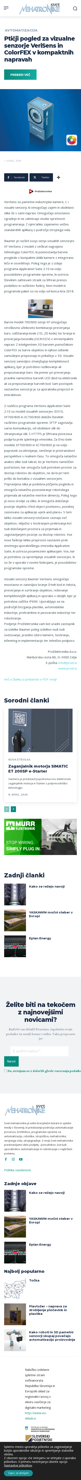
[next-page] (13, 809)
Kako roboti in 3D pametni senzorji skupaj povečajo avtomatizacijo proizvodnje (52, 1336)
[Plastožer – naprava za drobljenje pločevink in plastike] (15, 1314)
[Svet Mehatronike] (40, 8)
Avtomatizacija (21, 30)
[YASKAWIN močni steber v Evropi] (15, 920)
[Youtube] (20, 1159)
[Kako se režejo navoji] (15, 894)
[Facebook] (5, 1159)
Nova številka (19, 759)
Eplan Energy (40, 938)
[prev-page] (6, 809)
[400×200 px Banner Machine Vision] (40, 858)
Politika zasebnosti (17, 1170)
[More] (58, 177)
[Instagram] (13, 1159)
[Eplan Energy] (15, 946)
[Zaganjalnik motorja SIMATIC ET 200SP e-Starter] (40, 730)
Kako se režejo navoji (47, 886)
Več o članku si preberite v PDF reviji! (30, 679)
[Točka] (15, 1288)
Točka (34, 1280)
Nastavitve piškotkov (18, 1465)
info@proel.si (67, 663)
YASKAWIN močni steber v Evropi (51, 914)
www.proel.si (67, 668)
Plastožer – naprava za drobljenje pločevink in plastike (48, 1310)
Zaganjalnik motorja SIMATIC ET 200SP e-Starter (38, 768)
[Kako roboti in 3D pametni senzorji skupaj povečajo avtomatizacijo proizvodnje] (15, 1340)
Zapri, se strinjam (18, 1473)
